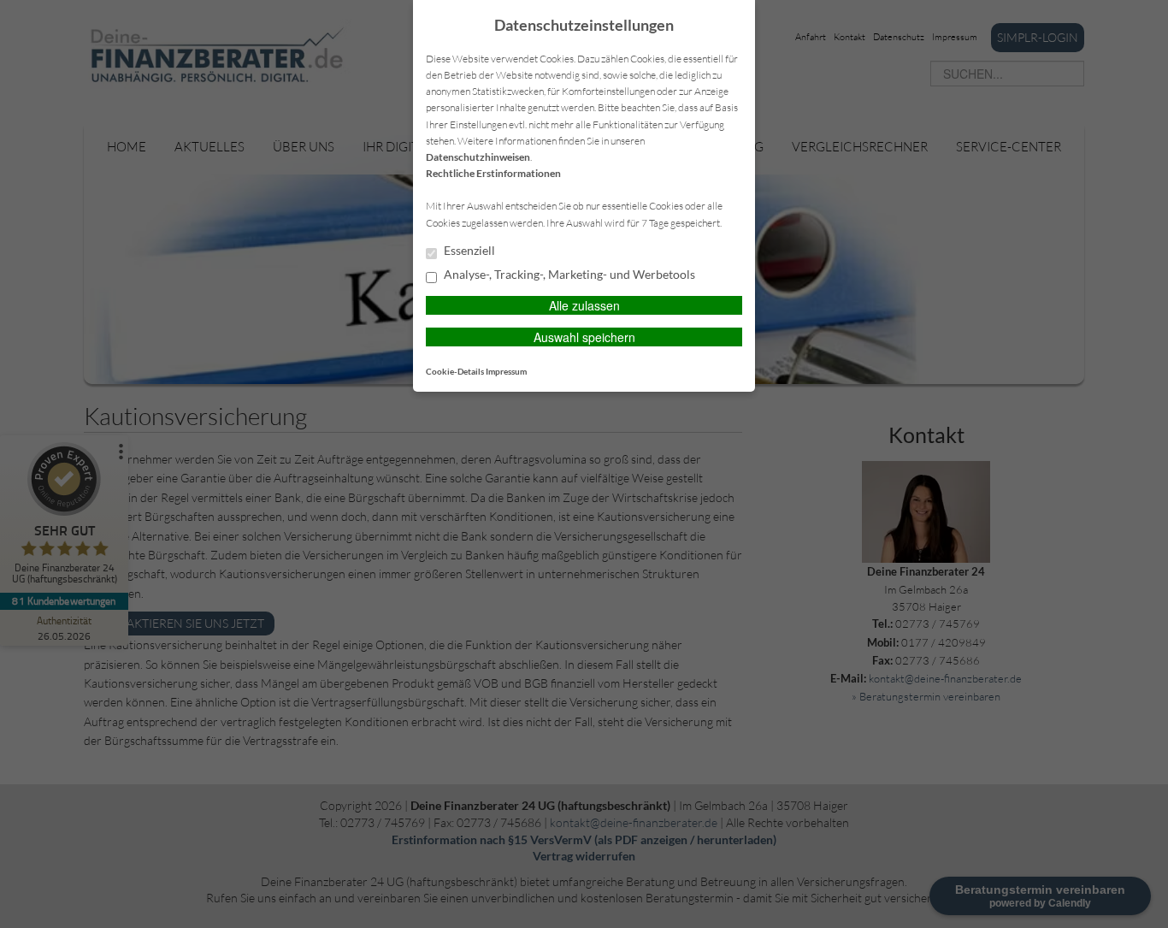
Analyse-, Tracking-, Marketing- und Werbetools (568, 274)
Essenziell (468, 250)
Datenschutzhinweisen (478, 157)
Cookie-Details (455, 371)
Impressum (506, 371)
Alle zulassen (584, 305)
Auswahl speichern (584, 337)
